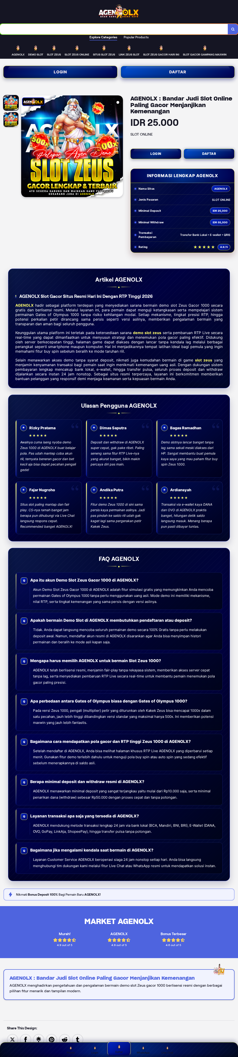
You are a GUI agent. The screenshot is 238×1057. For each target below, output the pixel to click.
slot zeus (203, 360)
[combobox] (114, 29)
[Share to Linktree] (38, 1039)
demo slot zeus (147, 332)
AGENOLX (24, 305)
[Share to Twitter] (12, 1039)
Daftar (177, 72)
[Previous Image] (25, 147)
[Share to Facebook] (25, 1039)
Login (60, 72)
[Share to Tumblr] (77, 1039)
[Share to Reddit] (64, 1039)
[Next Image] (119, 147)
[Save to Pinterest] (51, 1039)
